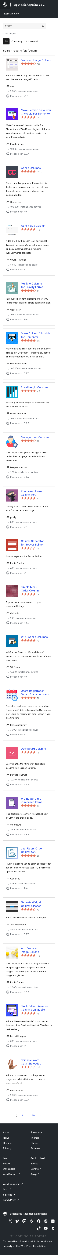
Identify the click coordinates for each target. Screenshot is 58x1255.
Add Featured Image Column (30, 950)
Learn (6, 1158)
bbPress (9, 1194)
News (6, 1137)
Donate (36, 1168)
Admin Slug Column (33, 225)
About (6, 1132)
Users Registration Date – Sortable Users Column (35, 692)
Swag (35, 1174)
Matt (7, 1189)
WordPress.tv (12, 1174)
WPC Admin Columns (34, 637)
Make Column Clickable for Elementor (35, 335)
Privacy (7, 1148)
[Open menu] (53, 4)
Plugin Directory (11, 13)
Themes (34, 1137)
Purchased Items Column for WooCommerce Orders (36, 493)
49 (33, 1115)
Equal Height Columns (34, 387)
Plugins (34, 1143)
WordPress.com (13, 1184)
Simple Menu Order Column (30, 588)
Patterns (35, 1148)
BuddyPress (11, 1200)
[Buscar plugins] (43, 26)
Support (7, 1163)
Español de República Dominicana (28, 1213)
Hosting (7, 1143)
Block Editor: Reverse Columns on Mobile (34, 1008)
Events (34, 1163)
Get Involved (37, 1158)
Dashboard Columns (34, 748)
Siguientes (40, 1115)
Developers (9, 1168)
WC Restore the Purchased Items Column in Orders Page (35, 800)
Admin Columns (31, 168)
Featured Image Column (36, 60)
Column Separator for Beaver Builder (32, 542)
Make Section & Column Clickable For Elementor (36, 112)
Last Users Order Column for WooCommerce (32, 850)
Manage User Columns (35, 437)
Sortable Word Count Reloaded (31, 1061)
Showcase (36, 1132)
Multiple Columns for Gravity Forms (32, 285)
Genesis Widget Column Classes (31, 904)
